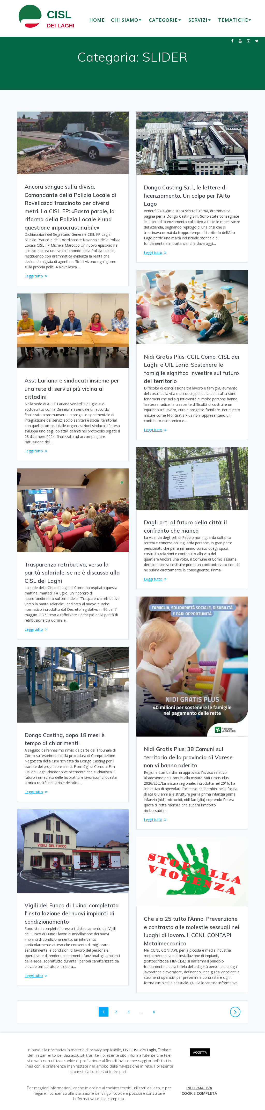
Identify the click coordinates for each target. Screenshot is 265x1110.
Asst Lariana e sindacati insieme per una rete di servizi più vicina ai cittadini (72, 388)
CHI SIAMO (124, 20)
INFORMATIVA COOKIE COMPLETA (199, 1090)
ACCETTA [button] (200, 1052)
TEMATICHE (233, 20)
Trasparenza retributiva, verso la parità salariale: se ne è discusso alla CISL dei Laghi (72, 572)
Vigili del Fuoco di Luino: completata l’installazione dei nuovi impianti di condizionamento (72, 913)
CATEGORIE (163, 20)
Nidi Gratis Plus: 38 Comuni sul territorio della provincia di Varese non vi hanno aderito (188, 757)
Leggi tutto (34, 276)
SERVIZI (198, 20)
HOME (97, 20)
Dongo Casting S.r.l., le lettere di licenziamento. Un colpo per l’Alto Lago (187, 195)
